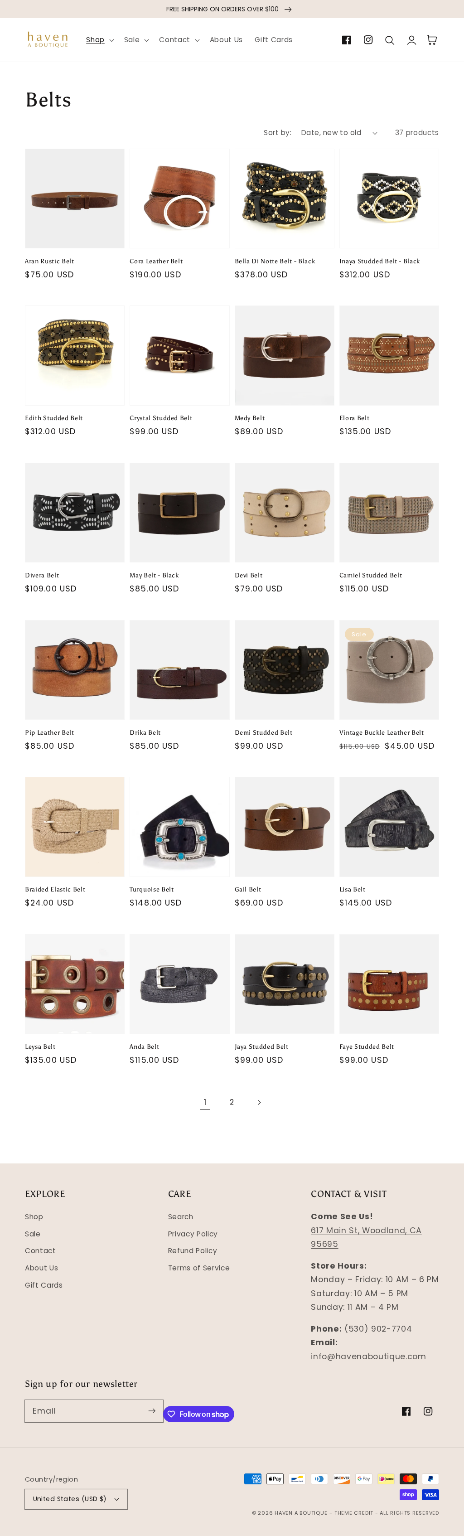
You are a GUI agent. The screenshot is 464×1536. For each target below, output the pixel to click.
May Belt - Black (154, 575)
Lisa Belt (352, 889)
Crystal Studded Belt (161, 418)
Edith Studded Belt (54, 418)
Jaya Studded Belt (262, 1046)
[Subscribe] (152, 1411)
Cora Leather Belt (156, 261)
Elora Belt (354, 418)
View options (75, 227)
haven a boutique (301, 1513)
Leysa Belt (40, 1046)
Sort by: (277, 132)
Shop (34, 1216)
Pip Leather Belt (49, 732)
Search (180, 1216)
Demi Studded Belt (264, 732)
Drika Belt (145, 732)
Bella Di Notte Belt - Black (275, 261)
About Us (41, 1268)
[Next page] (259, 1102)
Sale (33, 1234)
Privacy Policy (193, 1234)
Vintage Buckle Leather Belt (381, 732)
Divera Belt (42, 575)
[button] (99, 39)
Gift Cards (44, 1285)
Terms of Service (199, 1268)
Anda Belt (144, 1046)
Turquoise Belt (152, 889)
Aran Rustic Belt (49, 261)
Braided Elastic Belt (55, 889)
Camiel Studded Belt (370, 575)
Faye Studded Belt (366, 1046)
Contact (40, 1250)
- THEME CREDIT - (354, 1513)
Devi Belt (249, 575)
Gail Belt (248, 889)
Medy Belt (250, 418)
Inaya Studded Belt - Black (379, 261)
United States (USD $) (70, 1498)
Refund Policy (193, 1250)
